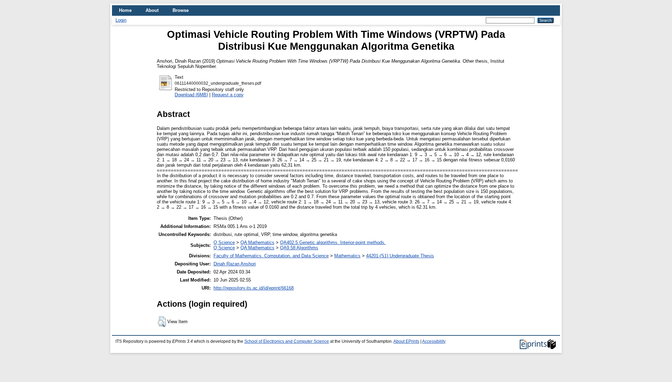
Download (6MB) (191, 94)
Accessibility (434, 341)
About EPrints (406, 341)
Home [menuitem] (125, 10)
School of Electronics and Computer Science (286, 341)
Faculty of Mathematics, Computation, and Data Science (271, 255)
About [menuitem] (152, 10)
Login (120, 20)
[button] (162, 322)
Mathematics (347, 255)
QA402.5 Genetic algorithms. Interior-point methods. (333, 242)
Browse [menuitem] (181, 10)
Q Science (224, 242)
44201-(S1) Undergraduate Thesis (400, 255)
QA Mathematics (257, 242)
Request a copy (228, 94)
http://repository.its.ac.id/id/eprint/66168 (254, 288)
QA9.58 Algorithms (299, 247)
